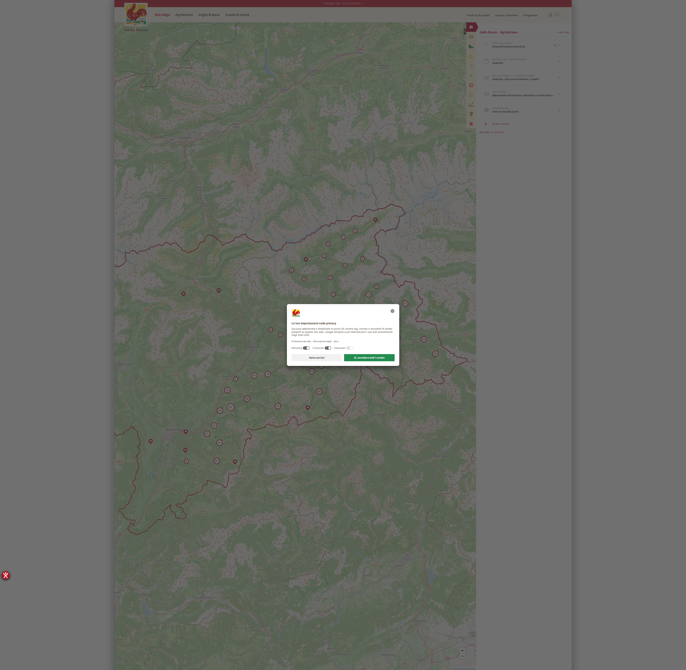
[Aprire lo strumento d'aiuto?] (6, 575)
